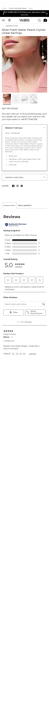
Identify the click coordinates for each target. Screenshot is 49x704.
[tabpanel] (24, 285)
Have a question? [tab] (25, 205)
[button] (45, 19)
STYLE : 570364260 (12, 133)
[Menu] (3, 20)
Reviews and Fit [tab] (9, 205)
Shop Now (21, 14)
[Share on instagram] (17, 186)
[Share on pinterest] (22, 186)
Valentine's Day (12, 26)
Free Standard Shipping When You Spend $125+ (25, 12)
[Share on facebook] (13, 186)
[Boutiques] (9, 20)
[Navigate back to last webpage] (4, 26)
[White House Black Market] (24, 20)
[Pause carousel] (46, 13)
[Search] (39, 20)
